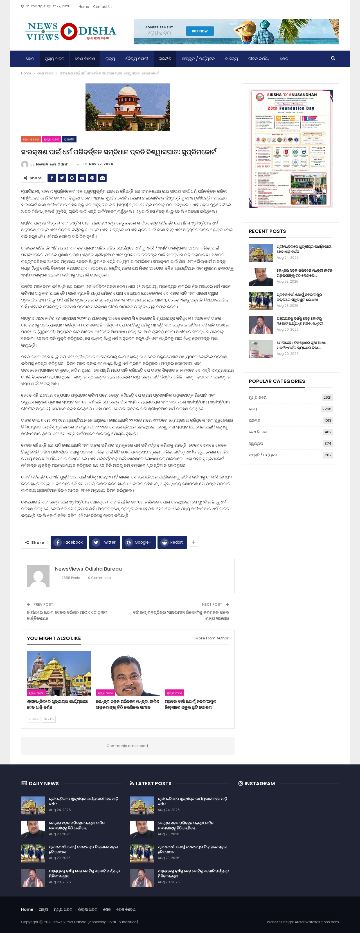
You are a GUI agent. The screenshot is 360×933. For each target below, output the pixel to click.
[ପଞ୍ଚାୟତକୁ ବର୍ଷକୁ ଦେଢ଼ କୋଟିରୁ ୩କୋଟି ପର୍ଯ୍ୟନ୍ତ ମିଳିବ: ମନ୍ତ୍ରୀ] (261, 325)
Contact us (102, 6)
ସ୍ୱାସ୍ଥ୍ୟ (256, 443)
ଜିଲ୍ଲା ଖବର (88, 909)
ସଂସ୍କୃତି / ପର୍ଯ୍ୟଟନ (198, 59)
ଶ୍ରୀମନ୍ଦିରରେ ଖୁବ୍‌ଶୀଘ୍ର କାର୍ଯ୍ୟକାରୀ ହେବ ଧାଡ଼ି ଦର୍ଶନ (304, 249)
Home (84, 6)
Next (48, 719)
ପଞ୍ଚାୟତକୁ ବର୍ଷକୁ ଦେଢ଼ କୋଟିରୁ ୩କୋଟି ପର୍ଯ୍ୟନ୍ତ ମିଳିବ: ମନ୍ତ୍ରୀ (300, 321)
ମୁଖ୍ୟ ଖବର (54, 59)
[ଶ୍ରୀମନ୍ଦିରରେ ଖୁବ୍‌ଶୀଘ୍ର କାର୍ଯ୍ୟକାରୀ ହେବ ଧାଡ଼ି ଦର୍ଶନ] (59, 673)
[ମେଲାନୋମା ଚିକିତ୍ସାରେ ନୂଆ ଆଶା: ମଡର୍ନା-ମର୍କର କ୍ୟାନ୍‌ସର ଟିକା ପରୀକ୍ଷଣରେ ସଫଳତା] (261, 349)
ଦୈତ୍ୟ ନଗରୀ (136, 59)
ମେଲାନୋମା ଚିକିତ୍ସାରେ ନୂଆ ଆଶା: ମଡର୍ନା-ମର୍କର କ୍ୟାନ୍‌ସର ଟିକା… (301, 345)
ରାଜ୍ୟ (110, 59)
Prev (35, 719)
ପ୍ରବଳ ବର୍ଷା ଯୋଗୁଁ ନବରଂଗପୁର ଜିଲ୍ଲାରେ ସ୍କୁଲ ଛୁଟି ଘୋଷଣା (299, 297)
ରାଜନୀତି (165, 59)
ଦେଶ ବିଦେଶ (85, 59)
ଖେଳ (284, 59)
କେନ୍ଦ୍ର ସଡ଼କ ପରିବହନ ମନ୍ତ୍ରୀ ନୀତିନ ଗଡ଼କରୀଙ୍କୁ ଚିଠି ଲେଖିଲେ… (304, 273)
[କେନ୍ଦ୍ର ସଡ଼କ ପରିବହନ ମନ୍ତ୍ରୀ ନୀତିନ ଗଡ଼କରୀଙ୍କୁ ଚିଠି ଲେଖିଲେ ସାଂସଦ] (128, 673)
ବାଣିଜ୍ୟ (231, 59)
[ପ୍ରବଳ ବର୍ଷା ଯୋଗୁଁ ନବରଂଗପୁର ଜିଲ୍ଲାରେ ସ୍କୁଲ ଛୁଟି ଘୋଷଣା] (197, 673)
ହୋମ (30, 59)
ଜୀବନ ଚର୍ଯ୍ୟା (258, 59)
